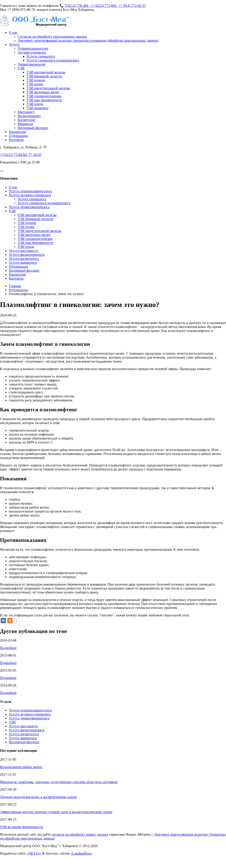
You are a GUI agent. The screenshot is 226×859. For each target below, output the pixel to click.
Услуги (14, 44)
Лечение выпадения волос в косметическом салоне (38, 797)
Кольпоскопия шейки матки (21, 767)
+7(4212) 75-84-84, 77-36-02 (20, 155)
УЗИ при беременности (44, 100)
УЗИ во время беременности (21, 827)
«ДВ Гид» (33, 853)
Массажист (26, 112)
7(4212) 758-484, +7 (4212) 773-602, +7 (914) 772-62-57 (105, 5)
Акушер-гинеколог (32, 52)
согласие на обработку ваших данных (79, 834)
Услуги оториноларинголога (30, 191)
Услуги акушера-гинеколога (30, 195)
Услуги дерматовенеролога (29, 207)
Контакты (16, 140)
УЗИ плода (34, 104)
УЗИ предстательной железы (48, 88)
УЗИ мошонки (37, 108)
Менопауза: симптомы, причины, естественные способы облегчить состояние (59, 782)
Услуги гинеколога (40, 56)
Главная (15, 286)
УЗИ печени (35, 80)
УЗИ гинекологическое (43, 96)
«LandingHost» (81, 853)
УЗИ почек (34, 84)
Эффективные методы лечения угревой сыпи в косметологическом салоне (56, 812)
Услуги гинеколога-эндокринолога (52, 60)
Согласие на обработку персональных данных (52, 36)
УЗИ (21, 68)
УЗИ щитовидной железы (45, 72)
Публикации (18, 136)
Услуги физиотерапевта (26, 254)
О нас (13, 32)
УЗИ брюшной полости (44, 76)
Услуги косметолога (24, 258)
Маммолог (26, 124)
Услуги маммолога (23, 262)
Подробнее (8, 648)
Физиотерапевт (29, 116)
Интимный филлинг (33, 128)
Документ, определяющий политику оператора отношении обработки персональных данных (88, 40)
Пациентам (17, 132)
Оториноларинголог (33, 48)
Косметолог (26, 120)
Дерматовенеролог (32, 64)
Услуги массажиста (23, 251)
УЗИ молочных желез (42, 92)
